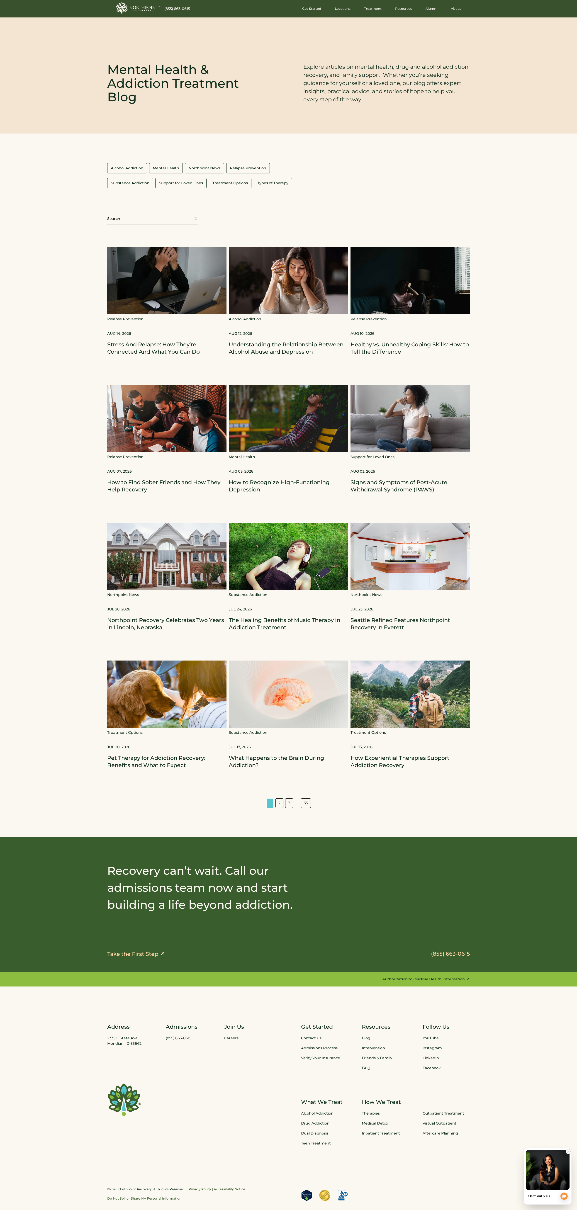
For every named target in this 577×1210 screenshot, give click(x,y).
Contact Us (311, 1038)
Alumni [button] (431, 9)
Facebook (432, 1068)
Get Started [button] (311, 9)
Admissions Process (319, 1048)
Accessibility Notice (229, 1189)
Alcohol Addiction (317, 1113)
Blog (366, 1038)
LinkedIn (431, 1058)
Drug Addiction (315, 1123)
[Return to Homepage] (138, 8)
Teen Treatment (316, 1143)
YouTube (431, 1038)
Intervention (373, 1048)
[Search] (195, 218)
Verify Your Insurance (320, 1058)
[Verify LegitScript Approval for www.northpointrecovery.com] (306, 1195)
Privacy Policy (200, 1189)
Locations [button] (343, 9)
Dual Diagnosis (315, 1133)
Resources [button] (403, 9)
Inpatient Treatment (381, 1133)
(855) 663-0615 (177, 9)
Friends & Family (377, 1058)
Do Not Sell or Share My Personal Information (144, 1198)
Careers (231, 1038)
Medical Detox (375, 1123)
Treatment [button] (373, 9)
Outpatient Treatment (443, 1113)
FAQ (366, 1068)
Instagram (432, 1048)
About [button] (456, 9)
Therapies (371, 1113)
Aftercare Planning (440, 1133)
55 (306, 803)
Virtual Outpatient (439, 1123)
